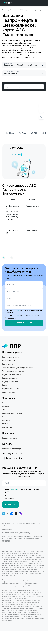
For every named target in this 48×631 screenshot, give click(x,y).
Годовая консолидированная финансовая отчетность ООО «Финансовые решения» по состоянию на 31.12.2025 (23, 538)
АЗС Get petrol (16, 155)
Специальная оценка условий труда (16, 533)
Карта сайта (7, 529)
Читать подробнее (8, 575)
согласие (16, 310)
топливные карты (27, 57)
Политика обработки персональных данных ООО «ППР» (21, 524)
